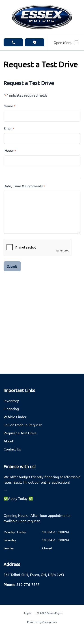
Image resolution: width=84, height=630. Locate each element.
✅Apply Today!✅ (18, 498)
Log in (28, 613)
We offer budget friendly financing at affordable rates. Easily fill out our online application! (42, 479)
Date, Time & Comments (24, 186)
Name (9, 106)
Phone (10, 150)
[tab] (42, 520)
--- (5, 490)
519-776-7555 (28, 584)
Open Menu (64, 42)
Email (9, 128)
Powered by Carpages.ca (42, 622)
